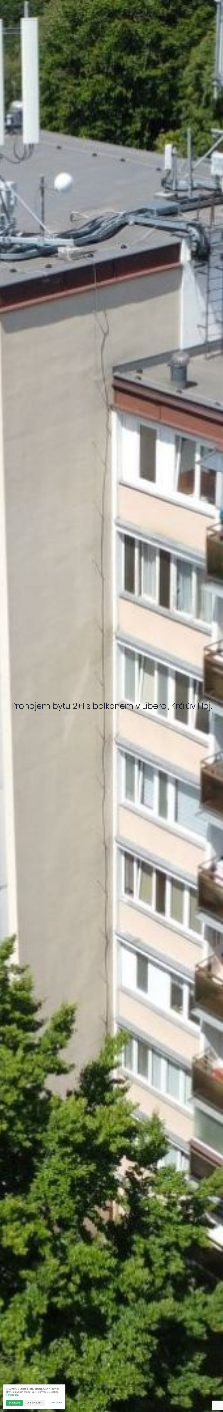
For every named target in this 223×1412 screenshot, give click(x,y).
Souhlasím (14, 1402)
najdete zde (12, 1395)
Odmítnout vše (34, 1402)
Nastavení (57, 1402)
